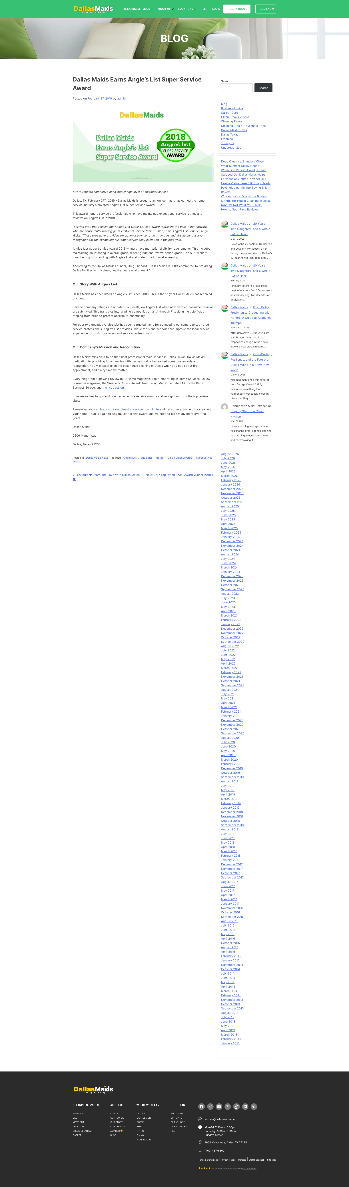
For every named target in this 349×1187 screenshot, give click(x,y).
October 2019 (230, 772)
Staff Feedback (256, 1159)
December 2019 (232, 768)
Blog (113, 1135)
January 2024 (230, 572)
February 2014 (231, 995)
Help (204, 9)
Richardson (144, 1139)
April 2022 (228, 663)
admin (121, 98)
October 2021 (230, 681)
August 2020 (230, 737)
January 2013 (230, 1043)
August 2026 (230, 454)
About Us (164, 9)
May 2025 (228, 519)
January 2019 (230, 807)
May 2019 (227, 790)
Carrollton (144, 1117)
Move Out (78, 1122)
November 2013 (232, 999)
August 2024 (230, 554)
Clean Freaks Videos (235, 117)
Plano (140, 1135)
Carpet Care (229, 112)
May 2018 (227, 842)
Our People (117, 1117)
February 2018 (231, 855)
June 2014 (228, 978)
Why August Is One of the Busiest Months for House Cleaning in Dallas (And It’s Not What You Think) (246, 200)
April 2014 (228, 986)
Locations (185, 9)
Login (216, 9)
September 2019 (232, 777)
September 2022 (232, 641)
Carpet (77, 1135)
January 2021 (230, 716)
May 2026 (228, 467)
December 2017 (232, 864)
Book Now (267, 9)
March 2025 (229, 528)
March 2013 (229, 1034)
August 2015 (229, 947)
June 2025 (228, 515)
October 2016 (230, 912)
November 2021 (232, 676)
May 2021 (227, 698)
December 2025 (232, 489)
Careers (242, 1159)
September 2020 (232, 733)
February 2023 (231, 620)
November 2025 (232, 493)
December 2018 (232, 812)
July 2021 (227, 694)
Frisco (140, 1126)
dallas (159, 457)
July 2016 (227, 925)
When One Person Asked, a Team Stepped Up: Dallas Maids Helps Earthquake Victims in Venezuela (243, 174)
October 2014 (230, 969)
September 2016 (232, 916)
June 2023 (228, 602)
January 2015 (230, 960)
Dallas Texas (229, 134)
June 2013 (228, 1021)
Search (225, 81)
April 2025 (228, 524)
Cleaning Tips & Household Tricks (244, 126)
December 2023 (232, 576)
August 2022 (230, 646)
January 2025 (230, 537)
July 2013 (227, 1017)
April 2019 (228, 794)
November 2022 (232, 633)
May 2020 (228, 751)
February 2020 (231, 764)
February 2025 (231, 532)
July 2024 (228, 558)
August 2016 (229, 921)
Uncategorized (231, 147)
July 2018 (227, 834)
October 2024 (230, 550)
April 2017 (228, 895)
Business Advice (232, 108)
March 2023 (229, 615)
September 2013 (232, 1008)
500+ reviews (249, 1168)
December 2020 (232, 720)
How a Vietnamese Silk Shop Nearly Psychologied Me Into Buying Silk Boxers (245, 187)
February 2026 (231, 480)
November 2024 (232, 545)
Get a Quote (238, 9)
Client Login (178, 1122)
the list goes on (113, 387)
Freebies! (227, 139)
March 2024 (229, 567)
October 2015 (230, 943)
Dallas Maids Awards (180, 457)
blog (224, 104)
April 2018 (228, 847)
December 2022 (232, 628)
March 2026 (229, 476)
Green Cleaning (82, 1131)
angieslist (146, 457)
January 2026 (230, 484)
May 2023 (228, 607)
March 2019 (229, 799)
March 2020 (229, 759)
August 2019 (229, 781)
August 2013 (229, 1013)
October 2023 (230, 585)
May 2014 (227, 982)
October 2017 (230, 873)
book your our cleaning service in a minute (129, 409)
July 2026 (228, 458)
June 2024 (228, 563)
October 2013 (230, 1004)
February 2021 (231, 711)
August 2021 (229, 689)
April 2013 (228, 1030)
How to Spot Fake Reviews (239, 209)
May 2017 (227, 890)
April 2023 (228, 611)
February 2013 (231, 1039)
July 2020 (228, 742)
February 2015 (231, 956)
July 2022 (228, 650)
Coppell (141, 1122)
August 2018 (229, 829)
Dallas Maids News (97, 457)
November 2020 (232, 724)
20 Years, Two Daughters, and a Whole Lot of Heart (250, 229)
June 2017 (228, 886)
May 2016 (227, 934)
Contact (115, 1113)
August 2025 (230, 506)
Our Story (116, 1122)
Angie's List (130, 457)
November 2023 (232, 580)
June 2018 (228, 838)
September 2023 (232, 589)
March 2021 (229, 707)
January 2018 (230, 860)
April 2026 (228, 471)
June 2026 (228, 462)
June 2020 (228, 746)
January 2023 (230, 624)
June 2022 (228, 655)
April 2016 (228, 938)
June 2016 (228, 930)
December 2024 (232, 541)
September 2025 (232, 502)
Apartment (79, 1126)
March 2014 (229, 991)
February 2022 (231, 672)
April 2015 (228, 951)
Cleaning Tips (179, 1126)
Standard (79, 1113)
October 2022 (230, 637)
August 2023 (230, 593)
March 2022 (229, 668)
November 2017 (232, 868)
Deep (75, 1117)
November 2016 (232, 908)
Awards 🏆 (116, 1131)
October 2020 (230, 729)
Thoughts (227, 143)
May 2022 (228, 659)
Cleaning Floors (231, 121)
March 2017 (229, 899)
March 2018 (229, 851)
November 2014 (232, 965)
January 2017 (230, 903)
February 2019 (231, 803)
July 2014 (227, 973)
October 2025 (230, 497)
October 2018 (230, 820)
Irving (140, 1131)
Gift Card (176, 1117)
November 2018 (232, 816)
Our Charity (117, 1126)
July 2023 (228, 598)
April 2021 (228, 703)
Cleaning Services (137, 9)
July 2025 (228, 510)
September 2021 (232, 685)
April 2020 (228, 755)
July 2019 (227, 786)
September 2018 (232, 825)
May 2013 (227, 1026)
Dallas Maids (239, 223)
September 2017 (232, 877)
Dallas (141, 1113)
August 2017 (229, 882)
